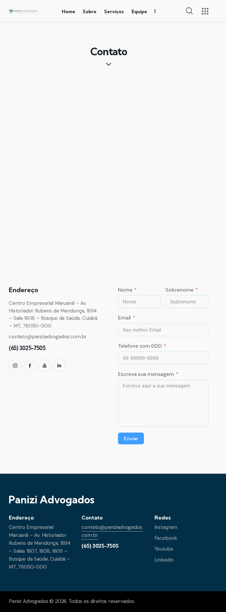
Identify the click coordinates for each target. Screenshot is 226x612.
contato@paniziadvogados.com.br (48, 336)
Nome (125, 290)
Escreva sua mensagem (146, 374)
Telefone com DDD (140, 346)
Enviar (131, 438)
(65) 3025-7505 (100, 545)
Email (124, 318)
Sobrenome (179, 290)
